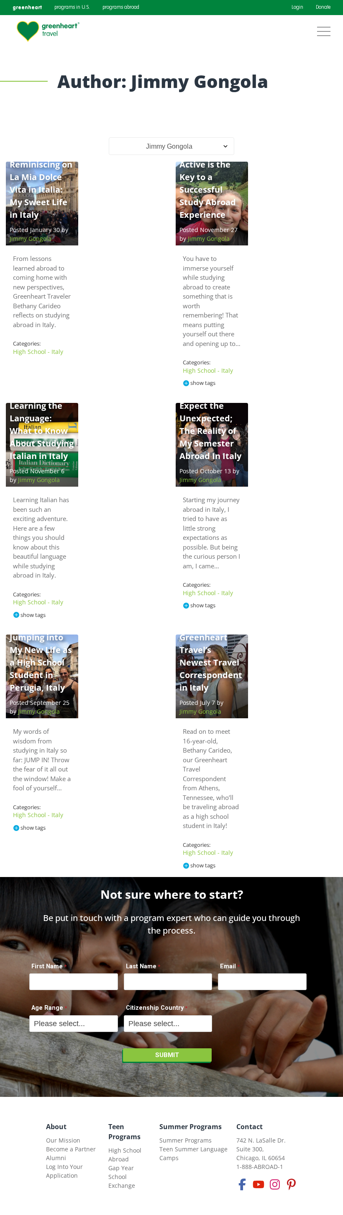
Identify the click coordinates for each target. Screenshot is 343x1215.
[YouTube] (258, 1184)
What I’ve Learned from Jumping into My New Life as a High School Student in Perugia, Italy (41, 649)
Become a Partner (71, 1149)
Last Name (141, 966)
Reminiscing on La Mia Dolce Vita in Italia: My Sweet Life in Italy (41, 189)
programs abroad (120, 7)
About (56, 1126)
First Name (47, 966)
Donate (323, 7)
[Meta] (242, 1184)
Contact (249, 1126)
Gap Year (121, 1168)
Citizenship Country (155, 1007)
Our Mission (63, 1140)
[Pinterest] (291, 1184)
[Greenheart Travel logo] (48, 31)
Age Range (47, 1007)
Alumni (56, 1158)
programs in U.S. (72, 7)
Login (297, 7)
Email (228, 966)
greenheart (27, 7)
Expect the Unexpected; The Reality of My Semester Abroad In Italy (210, 431)
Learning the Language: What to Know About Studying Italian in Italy (42, 431)
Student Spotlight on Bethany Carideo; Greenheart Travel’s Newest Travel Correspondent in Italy (210, 637)
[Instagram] (275, 1184)
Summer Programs (190, 1126)
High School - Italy (38, 352)
